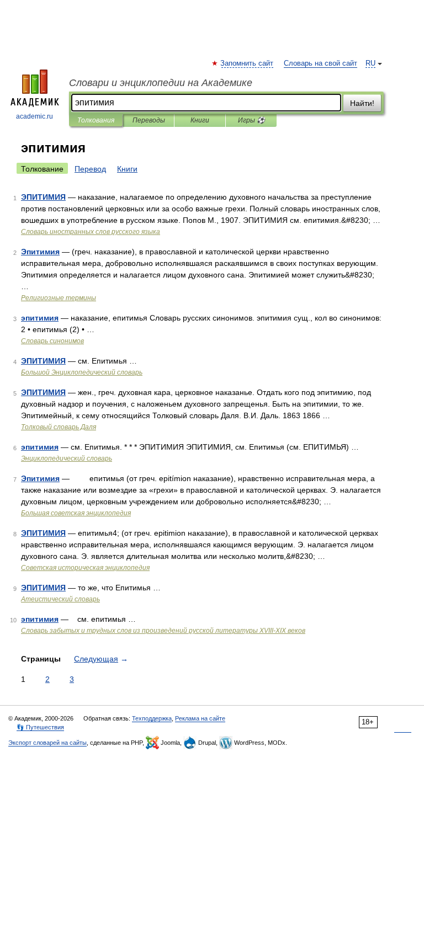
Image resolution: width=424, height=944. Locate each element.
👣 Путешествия (40, 727)
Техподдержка (152, 718)
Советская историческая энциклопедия (85, 568)
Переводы (148, 120)
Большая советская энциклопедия (76, 513)
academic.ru (34, 116)
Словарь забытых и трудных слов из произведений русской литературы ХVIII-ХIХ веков (163, 630)
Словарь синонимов (52, 341)
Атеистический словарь (60, 599)
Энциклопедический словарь (66, 458)
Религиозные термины (58, 298)
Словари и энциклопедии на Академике (160, 82)
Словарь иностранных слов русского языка (90, 232)
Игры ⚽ (251, 120)
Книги (199, 120)
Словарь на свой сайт (320, 63)
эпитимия (40, 317)
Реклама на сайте (200, 718)
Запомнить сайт (247, 63)
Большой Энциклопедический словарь (81, 372)
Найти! (362, 103)
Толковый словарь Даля (58, 427)
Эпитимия (40, 251)
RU (370, 63)
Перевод (90, 168)
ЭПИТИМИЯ (43, 197)
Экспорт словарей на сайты (47, 742)
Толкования (95, 120)
